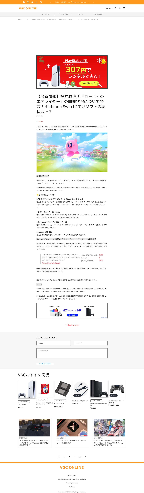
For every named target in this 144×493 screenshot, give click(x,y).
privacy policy (72, 475)
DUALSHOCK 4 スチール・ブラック (117, 401)
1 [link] (58, 456)
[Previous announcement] (50, 2)
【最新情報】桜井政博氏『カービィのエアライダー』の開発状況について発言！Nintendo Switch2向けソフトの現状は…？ (63, 20)
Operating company (72, 483)
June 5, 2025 (101, 257)
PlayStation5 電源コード (80, 401)
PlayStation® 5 (22, 405)
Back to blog (73, 325)
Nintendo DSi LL (59, 404)
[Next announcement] (93, 2)
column (24, 20)
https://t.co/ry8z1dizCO (51, 263)
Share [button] (41, 121)
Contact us (72, 487)
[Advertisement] (72, 36)
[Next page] (85, 456)
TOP (19, 20)
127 (80, 457)
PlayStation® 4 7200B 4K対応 (98, 404)
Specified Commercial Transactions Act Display (72, 479)
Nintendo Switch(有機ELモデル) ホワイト (44, 404)
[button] (115, 8)
